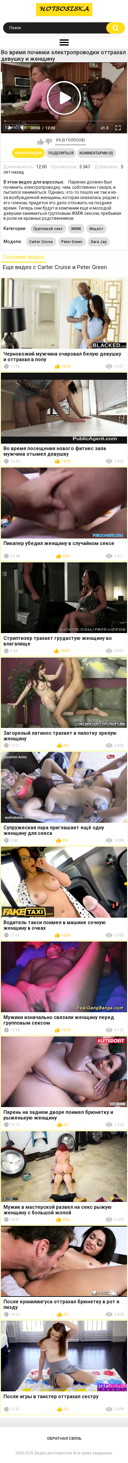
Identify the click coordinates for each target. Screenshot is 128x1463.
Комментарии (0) (96, 153)
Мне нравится (40, 142)
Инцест (96, 229)
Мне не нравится (48, 142)
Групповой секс (48, 229)
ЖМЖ (76, 229)
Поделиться (61, 153)
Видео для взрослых (53, 1453)
